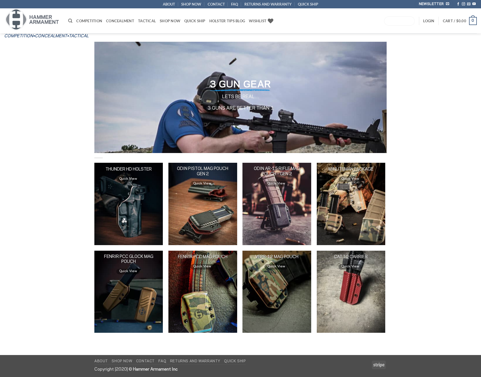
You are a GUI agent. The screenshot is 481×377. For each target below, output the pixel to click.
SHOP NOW (191, 4)
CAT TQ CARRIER (351, 257)
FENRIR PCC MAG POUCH (202, 257)
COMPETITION (89, 21)
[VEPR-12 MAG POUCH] (276, 292)
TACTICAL (147, 21)
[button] (460, 21)
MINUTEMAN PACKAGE (350, 169)
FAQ (234, 4)
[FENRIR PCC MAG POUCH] (202, 292)
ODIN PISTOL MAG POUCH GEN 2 (202, 171)
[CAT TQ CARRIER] (351, 292)
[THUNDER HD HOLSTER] (128, 204)
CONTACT (216, 4)
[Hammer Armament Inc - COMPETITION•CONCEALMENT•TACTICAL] (32, 19)
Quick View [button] (128, 178)
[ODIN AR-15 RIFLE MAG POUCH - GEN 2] (276, 204)
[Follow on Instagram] (463, 4)
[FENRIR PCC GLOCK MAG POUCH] (128, 292)
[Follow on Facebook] (458, 4)
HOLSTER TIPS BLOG (227, 21)
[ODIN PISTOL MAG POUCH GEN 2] (202, 204)
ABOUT (169, 4)
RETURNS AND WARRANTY (268, 4)
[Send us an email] (468, 4)
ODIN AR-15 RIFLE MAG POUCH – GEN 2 (277, 171)
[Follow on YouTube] (474, 4)
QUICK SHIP (308, 4)
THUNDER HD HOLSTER (128, 169)
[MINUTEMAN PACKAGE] (351, 204)
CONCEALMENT (120, 21)
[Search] (70, 21)
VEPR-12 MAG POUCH (276, 257)
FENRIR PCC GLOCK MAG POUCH (128, 259)
